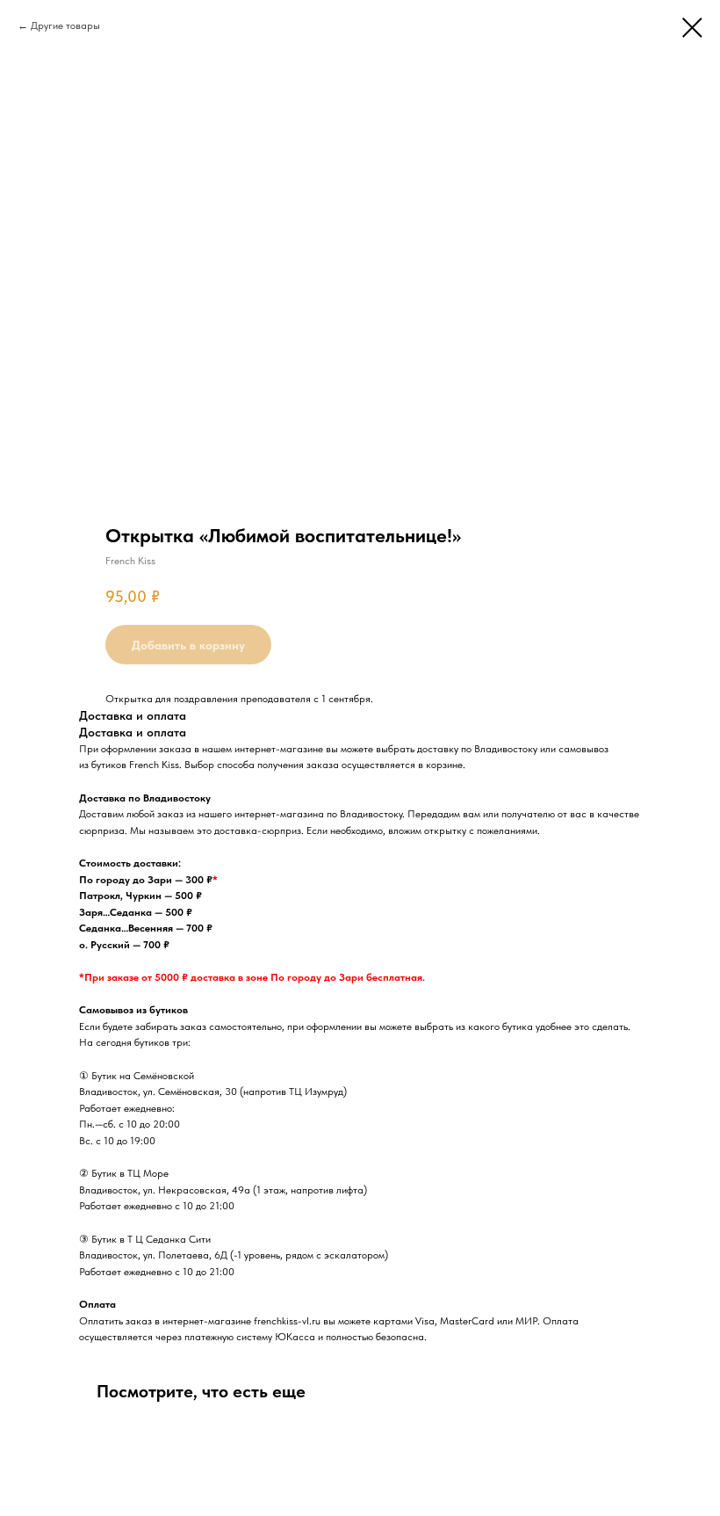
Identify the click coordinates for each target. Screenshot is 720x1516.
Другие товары (65, 25)
